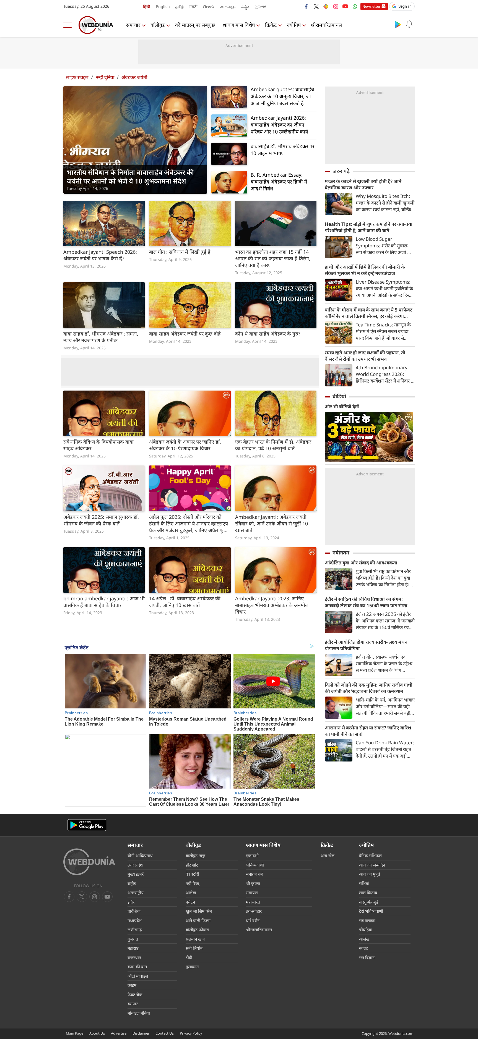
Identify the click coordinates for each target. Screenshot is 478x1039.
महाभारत (253, 902)
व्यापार (133, 1003)
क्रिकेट (271, 25)
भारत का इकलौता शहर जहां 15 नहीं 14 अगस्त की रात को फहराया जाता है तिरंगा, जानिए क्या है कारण (272, 258)
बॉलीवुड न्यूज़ (195, 855)
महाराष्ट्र (133, 948)
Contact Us (164, 1033)
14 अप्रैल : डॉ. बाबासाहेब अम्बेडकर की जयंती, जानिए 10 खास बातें (184, 601)
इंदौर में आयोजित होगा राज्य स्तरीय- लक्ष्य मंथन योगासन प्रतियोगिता (366, 645)
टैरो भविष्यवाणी (371, 911)
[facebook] (306, 6)
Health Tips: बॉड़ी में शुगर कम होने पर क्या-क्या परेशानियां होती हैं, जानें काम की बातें (368, 227)
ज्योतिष (294, 25)
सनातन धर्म (254, 874)
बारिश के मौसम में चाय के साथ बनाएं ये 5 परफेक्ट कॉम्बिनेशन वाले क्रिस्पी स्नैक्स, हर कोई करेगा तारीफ (368, 313)
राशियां (364, 883)
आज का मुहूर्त (369, 874)
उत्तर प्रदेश (135, 865)
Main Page (74, 1033)
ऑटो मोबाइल (138, 976)
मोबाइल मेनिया (139, 1013)
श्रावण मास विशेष (239, 25)
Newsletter (371, 6)
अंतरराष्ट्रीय (136, 892)
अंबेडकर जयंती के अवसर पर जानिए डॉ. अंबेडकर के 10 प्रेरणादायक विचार (185, 445)
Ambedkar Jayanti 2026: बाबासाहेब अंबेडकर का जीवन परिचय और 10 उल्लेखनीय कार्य (279, 124)
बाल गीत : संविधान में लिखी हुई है (180, 251)
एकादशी (252, 855)
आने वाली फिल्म (198, 920)
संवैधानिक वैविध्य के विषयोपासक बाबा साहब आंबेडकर (98, 445)
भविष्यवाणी (255, 865)
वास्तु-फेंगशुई (368, 902)
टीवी (189, 957)
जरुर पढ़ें (341, 171)
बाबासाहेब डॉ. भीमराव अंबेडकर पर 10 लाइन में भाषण (282, 149)
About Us (97, 1033)
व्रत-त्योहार (254, 911)
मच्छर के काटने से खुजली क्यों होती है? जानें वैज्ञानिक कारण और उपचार (363, 184)
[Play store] (398, 24)
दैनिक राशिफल (370, 855)
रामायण (252, 892)
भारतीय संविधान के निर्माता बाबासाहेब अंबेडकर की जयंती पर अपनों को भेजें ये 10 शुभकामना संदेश (130, 176)
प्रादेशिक (134, 911)
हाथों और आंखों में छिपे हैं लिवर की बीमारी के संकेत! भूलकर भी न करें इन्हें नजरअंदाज (365, 270)
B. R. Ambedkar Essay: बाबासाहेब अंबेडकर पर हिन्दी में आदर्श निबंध (279, 181)
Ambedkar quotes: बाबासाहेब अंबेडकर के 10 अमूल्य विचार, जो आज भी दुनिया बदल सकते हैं (282, 96)
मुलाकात (192, 966)
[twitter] (316, 6)
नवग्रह (363, 948)
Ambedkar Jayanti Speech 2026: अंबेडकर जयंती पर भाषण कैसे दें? (100, 255)
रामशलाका (367, 920)
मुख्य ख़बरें (136, 874)
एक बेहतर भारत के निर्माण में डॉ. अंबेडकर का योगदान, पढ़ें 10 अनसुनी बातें (273, 445)
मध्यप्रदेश (135, 920)
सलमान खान (195, 939)
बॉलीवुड (157, 25)
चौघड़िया (365, 929)
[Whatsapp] (355, 6)
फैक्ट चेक (135, 994)
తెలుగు (208, 6)
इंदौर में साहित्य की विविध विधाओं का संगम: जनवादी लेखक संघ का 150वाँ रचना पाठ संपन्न (366, 602)
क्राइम (132, 985)
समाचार (133, 25)
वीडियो (339, 396)
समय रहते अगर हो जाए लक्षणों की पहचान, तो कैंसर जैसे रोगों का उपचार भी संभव (365, 355)
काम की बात (137, 966)
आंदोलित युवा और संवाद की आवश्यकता (361, 562)
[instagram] (335, 6)
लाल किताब (368, 892)
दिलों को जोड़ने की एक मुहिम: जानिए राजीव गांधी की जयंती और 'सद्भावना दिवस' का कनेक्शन (368, 688)
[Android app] (86, 825)
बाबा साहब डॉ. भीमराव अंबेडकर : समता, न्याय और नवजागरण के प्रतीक (100, 337)
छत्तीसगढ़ (135, 929)
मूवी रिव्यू (192, 883)
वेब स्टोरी (192, 874)
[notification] (409, 24)
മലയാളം (227, 6)
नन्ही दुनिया (105, 77)
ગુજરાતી (261, 6)
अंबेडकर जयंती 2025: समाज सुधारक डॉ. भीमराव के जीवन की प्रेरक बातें (101, 520)
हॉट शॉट (192, 865)
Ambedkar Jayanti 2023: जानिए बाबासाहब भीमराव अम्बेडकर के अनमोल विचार (271, 605)
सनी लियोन (194, 948)
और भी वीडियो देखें (342, 406)
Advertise (118, 1033)
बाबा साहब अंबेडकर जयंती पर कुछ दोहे (185, 333)
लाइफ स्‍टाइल (77, 77)
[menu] (68, 24)
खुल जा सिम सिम (199, 911)
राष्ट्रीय (132, 883)
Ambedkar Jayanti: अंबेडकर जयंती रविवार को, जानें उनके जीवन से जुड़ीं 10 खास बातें (271, 523)
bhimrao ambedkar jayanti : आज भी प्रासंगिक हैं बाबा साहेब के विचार (104, 601)
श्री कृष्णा (253, 883)
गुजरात (133, 939)
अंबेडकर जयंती (134, 77)
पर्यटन (190, 902)
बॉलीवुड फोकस (197, 929)
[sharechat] (326, 6)
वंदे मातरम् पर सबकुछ (195, 25)
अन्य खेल (327, 855)
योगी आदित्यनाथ (140, 855)
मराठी (193, 6)
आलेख (191, 892)
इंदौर (131, 902)
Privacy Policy (191, 1033)
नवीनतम (340, 552)
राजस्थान (134, 957)
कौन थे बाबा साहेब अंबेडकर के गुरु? (267, 333)
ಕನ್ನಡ (245, 6)
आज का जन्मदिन (372, 865)
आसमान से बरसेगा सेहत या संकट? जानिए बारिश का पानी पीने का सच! (368, 730)
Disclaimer (141, 1033)
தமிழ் (179, 6)
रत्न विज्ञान (367, 957)
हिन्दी (146, 6)
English (163, 6)
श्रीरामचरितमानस (326, 25)
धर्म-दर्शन (252, 920)
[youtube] (345, 6)
